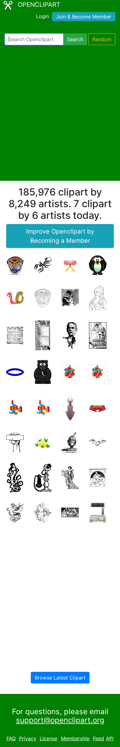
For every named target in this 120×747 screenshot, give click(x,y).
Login (42, 16)
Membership (75, 738)
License (48, 738)
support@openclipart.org (60, 720)
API (110, 738)
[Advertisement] (60, 113)
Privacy (27, 738)
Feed (98, 738)
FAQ (11, 738)
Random (101, 39)
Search (75, 39)
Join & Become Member (83, 17)
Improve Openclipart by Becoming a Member (60, 236)
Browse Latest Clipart (60, 678)
